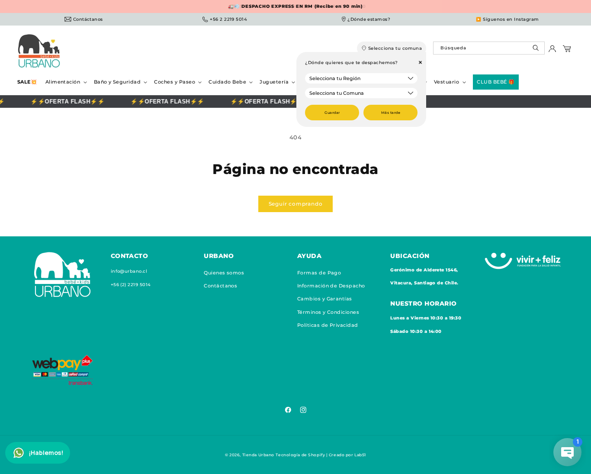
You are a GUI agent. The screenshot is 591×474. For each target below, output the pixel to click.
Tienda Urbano (258, 454)
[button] (65, 82)
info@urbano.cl (129, 271)
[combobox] (489, 48)
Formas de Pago (319, 273)
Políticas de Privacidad (327, 325)
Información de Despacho (331, 286)
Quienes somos (224, 273)
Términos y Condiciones (328, 312)
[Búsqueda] (536, 50)
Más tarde (390, 112)
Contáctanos (220, 286)
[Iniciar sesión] (552, 50)
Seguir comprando (296, 203)
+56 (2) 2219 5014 (131, 284)
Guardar (332, 112)
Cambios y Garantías (324, 299)
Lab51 (360, 454)
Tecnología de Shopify (300, 454)
